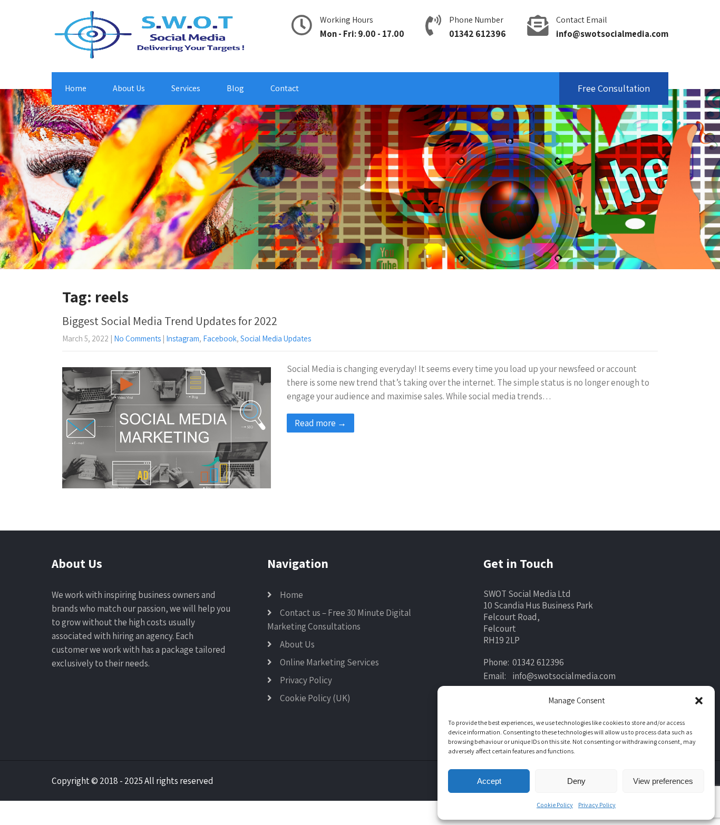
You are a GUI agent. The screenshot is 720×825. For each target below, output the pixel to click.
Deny (576, 781)
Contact (284, 88)
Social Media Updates (275, 338)
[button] (699, 700)
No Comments (137, 338)
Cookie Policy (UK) (315, 698)
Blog (235, 88)
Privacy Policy (597, 805)
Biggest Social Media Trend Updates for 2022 (169, 320)
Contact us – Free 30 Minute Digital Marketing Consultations (339, 619)
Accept (489, 781)
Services (185, 88)
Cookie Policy (555, 805)
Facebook (220, 338)
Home (75, 88)
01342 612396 (477, 34)
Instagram (182, 338)
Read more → (320, 423)
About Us (129, 88)
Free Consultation (614, 88)
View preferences (663, 781)
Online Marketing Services (329, 662)
